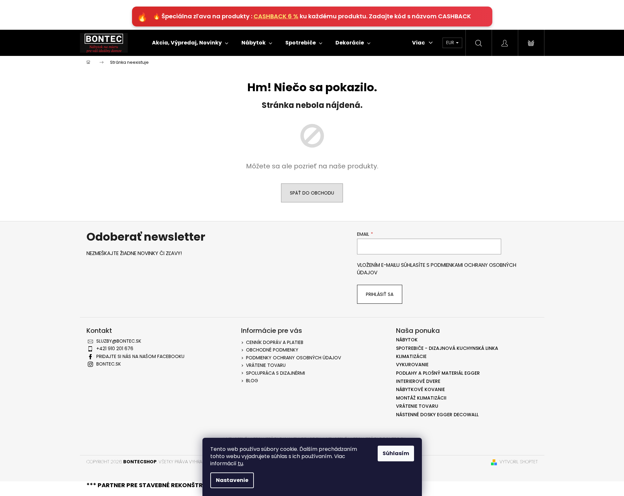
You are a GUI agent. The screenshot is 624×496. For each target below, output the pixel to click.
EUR (450, 42)
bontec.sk (108, 364)
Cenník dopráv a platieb (274, 342)
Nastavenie (232, 480)
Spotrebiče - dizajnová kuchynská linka (447, 348)
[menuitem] (190, 43)
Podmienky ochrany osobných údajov (293, 357)
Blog (252, 380)
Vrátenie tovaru (266, 365)
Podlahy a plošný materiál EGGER (438, 373)
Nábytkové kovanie (420, 389)
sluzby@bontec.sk (118, 341)
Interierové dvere (418, 381)
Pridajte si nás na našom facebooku (140, 356)
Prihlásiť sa (379, 294)
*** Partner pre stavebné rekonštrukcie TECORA (167, 485)
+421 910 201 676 (114, 348)
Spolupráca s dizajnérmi (275, 373)
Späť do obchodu (312, 193)
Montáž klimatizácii (421, 398)
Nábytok (407, 339)
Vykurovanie (412, 364)
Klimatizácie (411, 356)
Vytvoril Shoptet (519, 462)
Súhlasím (396, 453)
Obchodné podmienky (272, 350)
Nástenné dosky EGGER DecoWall (437, 414)
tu (240, 463)
